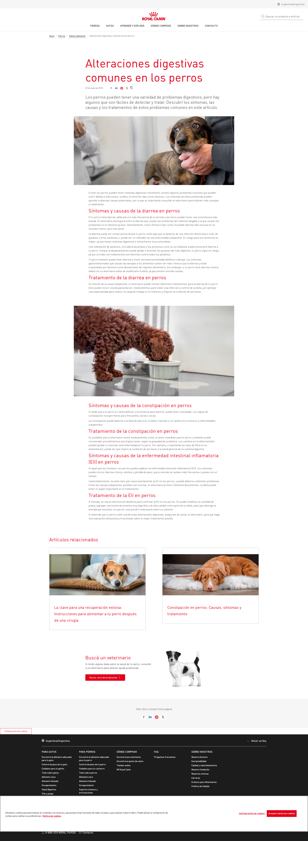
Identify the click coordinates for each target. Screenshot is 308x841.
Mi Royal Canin (124, 769)
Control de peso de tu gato (54, 764)
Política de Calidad (200, 786)
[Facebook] (111, 88)
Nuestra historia (199, 757)
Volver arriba (258, 740)
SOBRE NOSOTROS (201, 751)
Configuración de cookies (15, 731)
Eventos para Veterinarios (204, 782)
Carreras (195, 777)
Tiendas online (123, 765)
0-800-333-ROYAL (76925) (60, 832)
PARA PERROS (87, 751)
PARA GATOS (49, 751)
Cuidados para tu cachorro (92, 768)
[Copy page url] (131, 87)
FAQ (156, 751)
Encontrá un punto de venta (130, 761)
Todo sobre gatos (50, 772)
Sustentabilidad (198, 761)
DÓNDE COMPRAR (127, 751)
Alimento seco (49, 776)
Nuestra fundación (200, 769)
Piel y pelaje (47, 793)
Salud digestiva (49, 789)
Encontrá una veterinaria (129, 757)
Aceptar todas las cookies (282, 813)
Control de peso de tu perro (92, 764)
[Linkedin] (116, 88)
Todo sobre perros (88, 772)
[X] (127, 88)
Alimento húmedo (50, 781)
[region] (154, 814)
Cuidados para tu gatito (53, 768)
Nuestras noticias (200, 773)
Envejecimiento (49, 785)
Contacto (88, 832)
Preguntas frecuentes (164, 757)
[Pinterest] (122, 88)
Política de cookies (51, 816)
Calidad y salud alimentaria (204, 765)
